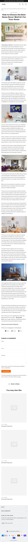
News (5, 8)
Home (2, 8)
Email (2, 348)
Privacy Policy (4, 376)
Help (3, 507)
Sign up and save (7, 515)
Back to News (15, 384)
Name (2, 341)
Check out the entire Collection (9, 324)
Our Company (6, 511)
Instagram (10, 327)
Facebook (18, 327)
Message (3, 355)
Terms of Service (14, 376)
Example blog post (6, 426)
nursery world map (15, 126)
